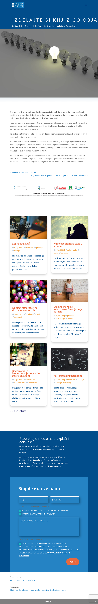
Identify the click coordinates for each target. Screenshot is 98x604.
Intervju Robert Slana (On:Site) (22, 580)
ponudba (64, 253)
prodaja (39, 247)
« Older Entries (18, 410)
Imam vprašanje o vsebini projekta (38, 514)
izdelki (70, 318)
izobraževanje (19, 382)
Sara (16, 26)
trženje (17, 250)
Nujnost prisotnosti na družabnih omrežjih (25, 309)
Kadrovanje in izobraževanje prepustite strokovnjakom (26, 373)
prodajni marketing (56, 26)
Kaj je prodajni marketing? (68, 375)
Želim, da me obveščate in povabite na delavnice (45, 510)
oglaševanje (72, 250)
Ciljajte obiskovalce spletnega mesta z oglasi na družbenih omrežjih (38, 590)
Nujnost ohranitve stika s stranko (68, 245)
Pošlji (73, 562)
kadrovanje (32, 382)
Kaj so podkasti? (21, 243)
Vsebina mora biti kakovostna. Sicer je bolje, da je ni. (68, 309)
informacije (41, 26)
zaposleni (71, 26)
